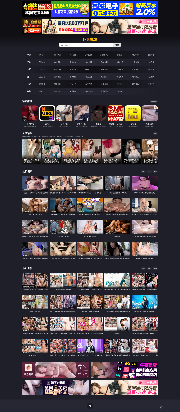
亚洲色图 (57, 77)
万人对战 (73, 55)
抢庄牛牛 (151, 55)
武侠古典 (88, 84)
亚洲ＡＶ (42, 62)
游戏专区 (88, 55)
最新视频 (27, 171)
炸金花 (119, 55)
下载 (155, 133)
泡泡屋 (119, 91)
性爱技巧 (151, 84)
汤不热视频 (88, 91)
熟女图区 (135, 77)
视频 (29, 62)
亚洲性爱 (42, 69)
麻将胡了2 (104, 55)
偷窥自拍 (42, 77)
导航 (29, 91)
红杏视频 (104, 91)
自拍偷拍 (57, 62)
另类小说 (119, 84)
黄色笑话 (135, 84)
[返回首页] (161, 407)
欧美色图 (73, 77)
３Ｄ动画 (88, 62)
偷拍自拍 (57, 69)
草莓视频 (73, 91)
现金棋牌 (135, 55)
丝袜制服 (119, 62)
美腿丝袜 (104, 77)
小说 (29, 84)
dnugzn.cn (90, 39)
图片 (29, 76)
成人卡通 (73, 69)
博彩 (29, 54)
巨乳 (149, 171)
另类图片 (151, 77)
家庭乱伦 (57, 84)
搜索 (117, 45)
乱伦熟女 (135, 69)
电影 (29, 69)
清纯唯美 (119, 77)
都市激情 (42, 84)
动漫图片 (88, 77)
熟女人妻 (104, 62)
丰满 (143, 268)
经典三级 (119, 69)
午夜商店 (57, 91)
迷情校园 (104, 84)
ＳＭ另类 (151, 62)
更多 (155, 171)
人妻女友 (73, 84)
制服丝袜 (104, 69)
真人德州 (57, 55)
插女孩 (41, 91)
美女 (143, 171)
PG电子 (42, 55)
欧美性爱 (88, 69)
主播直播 (135, 62)
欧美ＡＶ (73, 62)
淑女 (149, 268)
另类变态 (151, 69)
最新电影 (27, 268)
